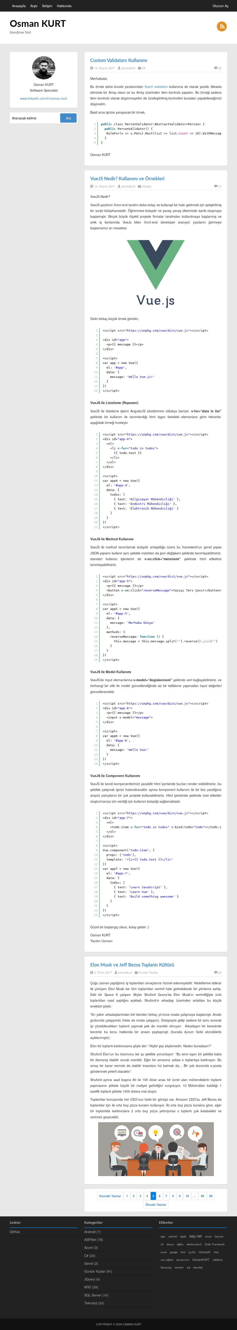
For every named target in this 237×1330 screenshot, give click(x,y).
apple (183, 1236)
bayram (219, 1236)
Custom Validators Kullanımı (118, 60)
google (173, 1252)
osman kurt (182, 1260)
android (172, 1236)
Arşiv (33, 5)
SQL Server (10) (96, 1295)
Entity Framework (215, 1244)
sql (188, 1267)
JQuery (146, 186)
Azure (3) (91, 1247)
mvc (216, 1252)
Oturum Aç (220, 5)
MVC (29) (91, 1287)
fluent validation (156, 86)
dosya (170, 1244)
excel (164, 1252)
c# (162, 1244)
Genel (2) (91, 1263)
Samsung (166, 1267)
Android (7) (92, 1231)
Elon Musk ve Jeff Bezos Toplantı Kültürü (132, 965)
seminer (179, 1267)
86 (210, 1196)
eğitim (180, 1244)
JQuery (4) (92, 1279)
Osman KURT (38, 24)
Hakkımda (64, 5)
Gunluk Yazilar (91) (98, 1271)
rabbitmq (217, 1260)
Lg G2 (191, 1252)
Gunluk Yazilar (148, 972)
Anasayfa (19, 5)
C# (143, 68)
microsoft (204, 1252)
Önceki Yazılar (156, 1204)
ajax (163, 1236)
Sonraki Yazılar (110, 1196)
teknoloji (197, 1267)
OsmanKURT (200, 1260)
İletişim (47, 5)
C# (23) (89, 1255)
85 (202, 1196)
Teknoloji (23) (94, 1303)
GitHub (15, 1231)
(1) (219, 186)
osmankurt (128, 68)
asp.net (195, 1236)
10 (187, 1196)
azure (208, 1236)
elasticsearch (194, 1244)
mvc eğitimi (167, 1260)
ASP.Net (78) (93, 1239)
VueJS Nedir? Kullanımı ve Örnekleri (127, 179)
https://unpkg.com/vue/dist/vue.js (157, 330)
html (183, 1252)
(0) (219, 68)
